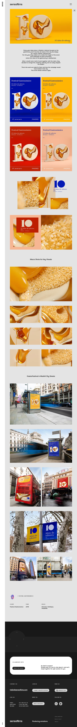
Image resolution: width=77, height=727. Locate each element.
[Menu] (71, 4)
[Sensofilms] (16, 4)
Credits (56, 721)
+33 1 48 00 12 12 (23, 702)
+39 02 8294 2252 (23, 706)
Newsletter (62, 690)
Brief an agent (38, 703)
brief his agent (18, 668)
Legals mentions (58, 716)
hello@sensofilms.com (18, 690)
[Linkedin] (60, 703)
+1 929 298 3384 (23, 704)
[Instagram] (56, 703)
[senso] (2, 4)
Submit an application (41, 690)
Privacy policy (58, 719)
